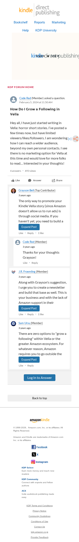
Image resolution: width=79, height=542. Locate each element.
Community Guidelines (39, 516)
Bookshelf (20, 22)
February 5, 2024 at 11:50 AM (35, 102)
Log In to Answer (39, 378)
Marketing (59, 22)
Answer (37, 180)
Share (59, 180)
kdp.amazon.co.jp (39, 532)
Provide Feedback (39, 537)
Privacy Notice (39, 511)
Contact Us (39, 527)
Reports (39, 22)
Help (25, 30)
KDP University (46, 30)
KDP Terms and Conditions (40, 505)
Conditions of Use (39, 521)
